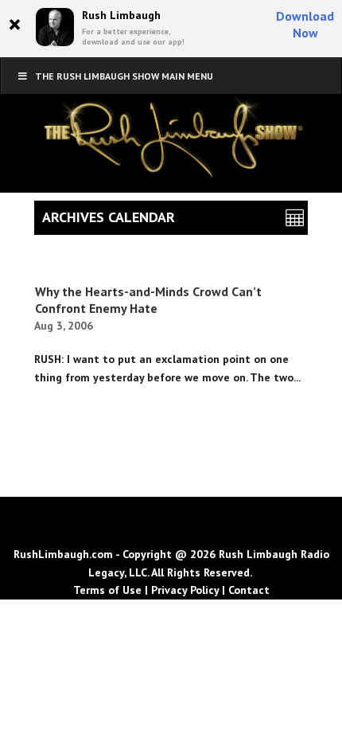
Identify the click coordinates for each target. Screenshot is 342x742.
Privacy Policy (185, 590)
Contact (249, 590)
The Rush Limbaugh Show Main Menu (124, 76)
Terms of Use (107, 590)
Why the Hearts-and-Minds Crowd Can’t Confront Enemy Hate (148, 299)
